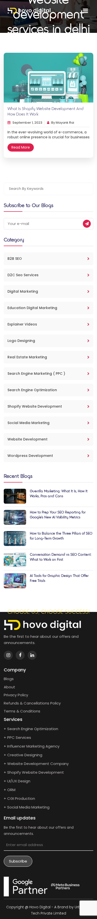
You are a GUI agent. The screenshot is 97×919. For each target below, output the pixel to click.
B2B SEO (14, 258)
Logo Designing (21, 340)
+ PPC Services (17, 737)
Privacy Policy (16, 695)
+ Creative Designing (23, 754)
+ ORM (9, 789)
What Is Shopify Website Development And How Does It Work (45, 111)
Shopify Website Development (34, 406)
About (9, 687)
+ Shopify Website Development (34, 772)
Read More (20, 147)
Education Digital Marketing (32, 307)
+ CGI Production (19, 798)
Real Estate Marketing (27, 357)
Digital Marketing (22, 291)
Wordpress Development (30, 455)
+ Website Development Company (36, 763)
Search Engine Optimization (32, 389)
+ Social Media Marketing (26, 807)
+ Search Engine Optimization (31, 728)
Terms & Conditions (22, 711)
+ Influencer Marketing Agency (31, 746)
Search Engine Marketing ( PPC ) (36, 373)
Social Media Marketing (28, 422)
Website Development (27, 439)
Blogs (9, 678)
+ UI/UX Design (17, 781)
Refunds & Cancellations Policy (32, 703)
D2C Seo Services (23, 274)
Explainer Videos (22, 324)
